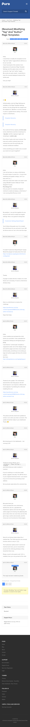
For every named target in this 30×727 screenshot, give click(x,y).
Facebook (4, 691)
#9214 (25, 236)
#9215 (25, 262)
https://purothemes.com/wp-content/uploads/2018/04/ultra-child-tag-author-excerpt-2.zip (14, 394)
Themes (4, 678)
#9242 (25, 402)
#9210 (25, 43)
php (18, 39)
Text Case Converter (7, 707)
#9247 (25, 562)
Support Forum (5, 665)
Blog (3, 647)
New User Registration (7, 668)
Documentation (5, 662)
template (25, 39)
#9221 (25, 289)
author (11, 39)
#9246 (25, 524)
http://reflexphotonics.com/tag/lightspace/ (14, 359)
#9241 (25, 367)
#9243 (25, 428)
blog (16, 39)
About (3, 649)
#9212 (25, 157)
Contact (4, 652)
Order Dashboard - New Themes (10, 683)
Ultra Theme (9, 20)
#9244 (25, 449)
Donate (3, 655)
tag (21, 39)
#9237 (25, 321)
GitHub (3, 699)
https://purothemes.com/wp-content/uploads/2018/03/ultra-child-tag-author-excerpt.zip (14, 309)
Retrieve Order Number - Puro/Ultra (10, 681)
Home (3, 644)
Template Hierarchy (10, 118)
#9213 (25, 199)
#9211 (26, 86)
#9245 (25, 490)
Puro (17, 718)
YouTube (4, 696)
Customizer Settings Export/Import (14, 221)
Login (3, 670)
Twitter (3, 694)
